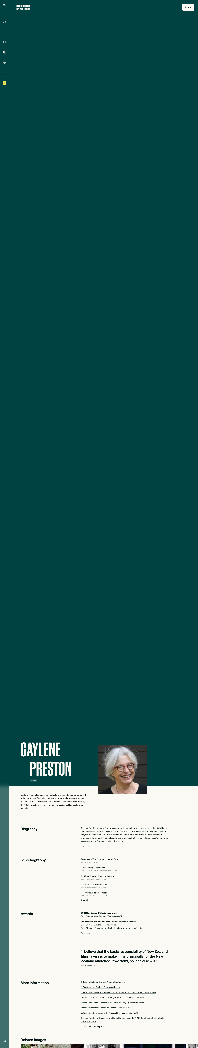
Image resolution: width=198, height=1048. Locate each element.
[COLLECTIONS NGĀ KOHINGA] (4, 62)
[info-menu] (4, 1041)
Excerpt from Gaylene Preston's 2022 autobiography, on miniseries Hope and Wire (118, 992)
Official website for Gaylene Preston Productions (103, 982)
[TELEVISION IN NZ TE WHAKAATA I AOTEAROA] (4, 42)
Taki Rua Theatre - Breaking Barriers (97, 876)
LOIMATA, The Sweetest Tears (95, 884)
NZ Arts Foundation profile (93, 1026)
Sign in (188, 7)
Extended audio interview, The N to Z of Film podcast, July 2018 (109, 1013)
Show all (84, 899)
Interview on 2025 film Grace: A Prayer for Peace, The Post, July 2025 (112, 997)
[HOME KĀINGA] (4, 22)
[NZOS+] (4, 83)
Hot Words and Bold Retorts (94, 892)
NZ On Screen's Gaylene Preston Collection (100, 987)
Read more (85, 846)
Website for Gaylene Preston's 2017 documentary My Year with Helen (112, 1002)
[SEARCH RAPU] (4, 32)
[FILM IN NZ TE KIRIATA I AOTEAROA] (4, 52)
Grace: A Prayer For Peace (93, 867)
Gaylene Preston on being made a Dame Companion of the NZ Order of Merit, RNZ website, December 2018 (122, 1019)
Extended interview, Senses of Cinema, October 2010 (105, 1007)
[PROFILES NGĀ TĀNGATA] (4, 72)
